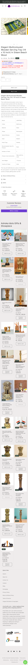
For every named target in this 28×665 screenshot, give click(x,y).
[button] (2, 6)
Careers (4, 583)
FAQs (4, 586)
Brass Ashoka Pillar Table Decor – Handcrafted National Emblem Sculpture (20, 366)
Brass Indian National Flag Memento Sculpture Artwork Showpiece (6, 245)
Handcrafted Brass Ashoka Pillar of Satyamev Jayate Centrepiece (20, 396)
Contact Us (5, 580)
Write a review (14, 211)
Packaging (5, 589)
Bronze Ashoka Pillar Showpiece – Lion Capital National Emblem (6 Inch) (20, 526)
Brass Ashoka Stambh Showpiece (6, 460)
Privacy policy (22, 657)
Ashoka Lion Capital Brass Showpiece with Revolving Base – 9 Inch (7, 271)
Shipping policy (15, 662)
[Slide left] (11, 44)
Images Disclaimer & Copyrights (10, 601)
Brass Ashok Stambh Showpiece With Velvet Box (7, 432)
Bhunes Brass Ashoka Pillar (6, 303)
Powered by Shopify (14, 657)
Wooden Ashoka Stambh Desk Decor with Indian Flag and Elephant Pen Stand (6, 338)
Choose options (21, 318)
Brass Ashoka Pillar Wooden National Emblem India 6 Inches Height (7, 489)
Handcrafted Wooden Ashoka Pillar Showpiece (20, 309)
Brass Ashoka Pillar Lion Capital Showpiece (20, 494)
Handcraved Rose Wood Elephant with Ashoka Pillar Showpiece (6, 554)
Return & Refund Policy (8, 595)
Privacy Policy (6, 592)
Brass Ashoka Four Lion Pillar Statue (20, 277)
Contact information (14, 660)
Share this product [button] (6, 187)
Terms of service (22, 660)
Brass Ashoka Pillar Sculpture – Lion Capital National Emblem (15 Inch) (6, 362)
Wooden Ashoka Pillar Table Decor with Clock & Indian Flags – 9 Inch (20, 245)
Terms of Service (7, 598)
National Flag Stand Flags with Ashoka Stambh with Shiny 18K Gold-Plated (20, 433)
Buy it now (14, 91)
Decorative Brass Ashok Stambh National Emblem (7, 526)
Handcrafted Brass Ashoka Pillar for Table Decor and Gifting (7, 404)
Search (4, 573)
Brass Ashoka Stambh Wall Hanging (20, 460)
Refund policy (6, 660)
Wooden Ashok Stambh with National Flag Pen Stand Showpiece (20, 335)
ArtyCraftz (8, 657)
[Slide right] (16, 44)
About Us (5, 577)
